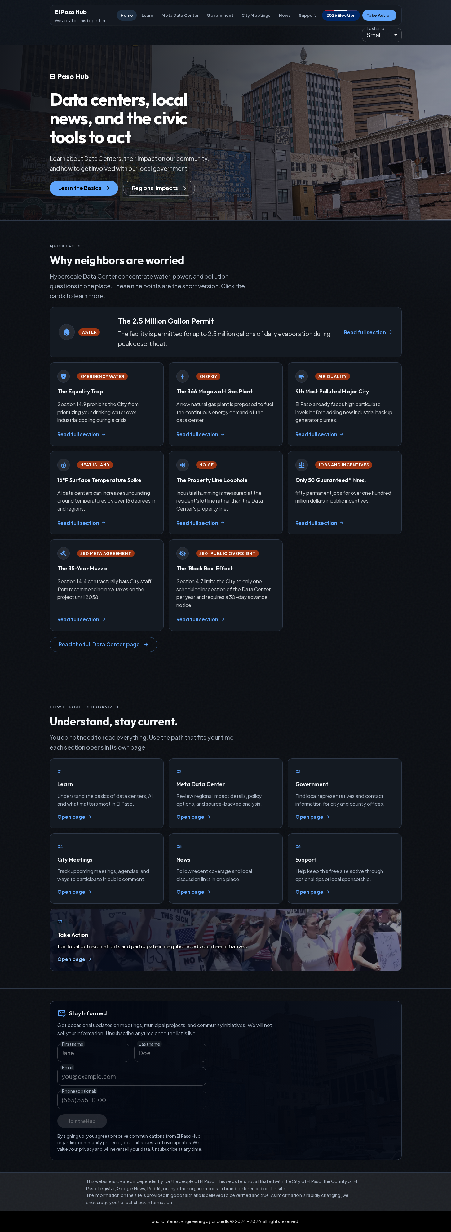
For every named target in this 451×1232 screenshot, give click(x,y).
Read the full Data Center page (99, 644)
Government (220, 15)
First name (72, 1043)
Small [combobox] (374, 34)
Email (67, 1067)
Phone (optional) (79, 1091)
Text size (375, 28)
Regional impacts (155, 187)
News (285, 15)
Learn (147, 15)
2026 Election (341, 15)
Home (127, 15)
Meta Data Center (180, 15)
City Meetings (256, 15)
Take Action (379, 15)
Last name (149, 1043)
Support (307, 15)
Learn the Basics (80, 187)
